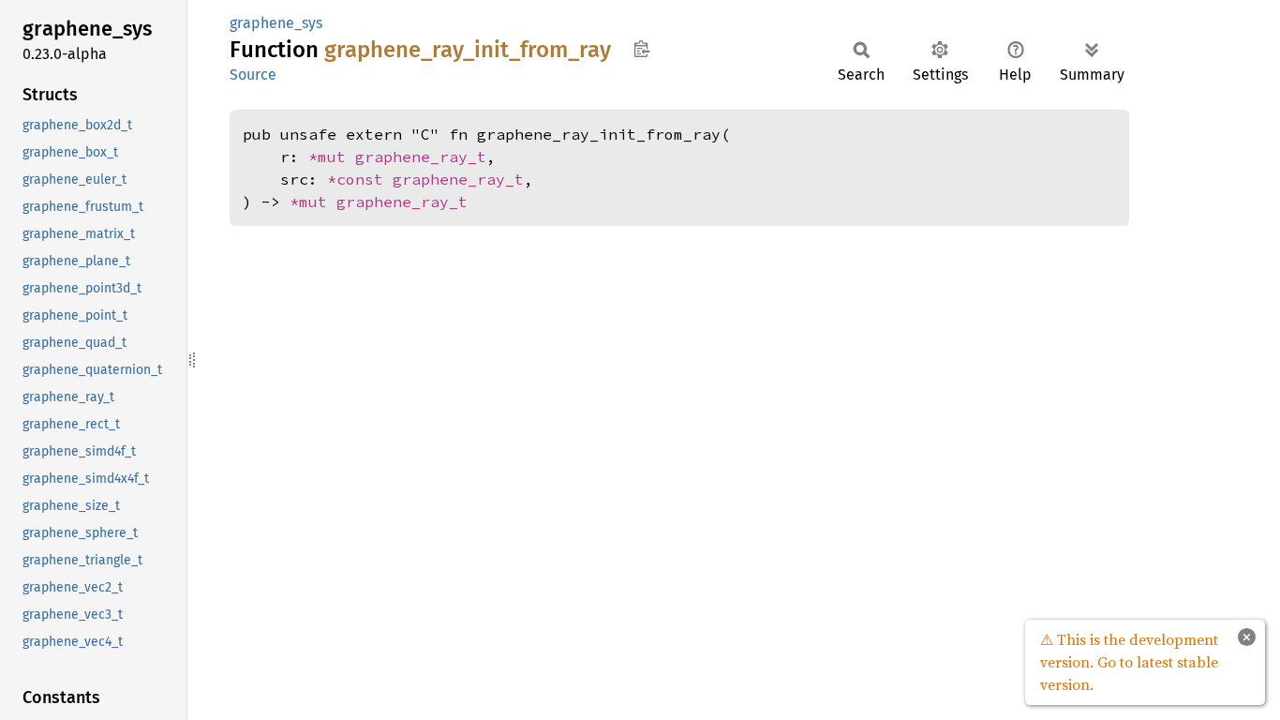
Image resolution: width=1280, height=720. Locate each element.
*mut (331, 156)
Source (253, 74)
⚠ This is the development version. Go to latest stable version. (1129, 662)
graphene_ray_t (420, 156)
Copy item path (641, 49)
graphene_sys (276, 23)
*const (360, 179)
